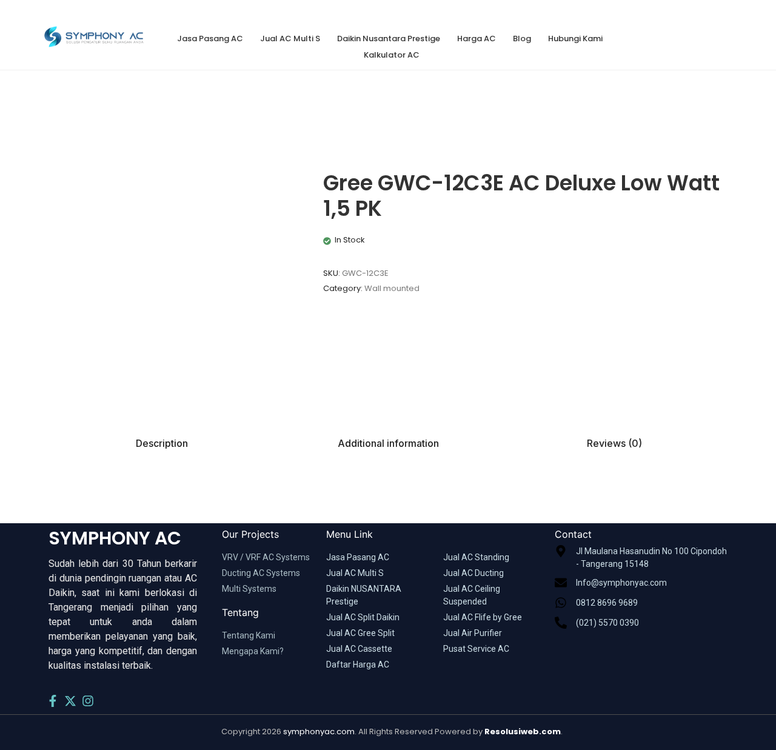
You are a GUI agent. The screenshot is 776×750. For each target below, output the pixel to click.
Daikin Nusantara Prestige (388, 38)
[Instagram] (88, 701)
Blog (522, 38)
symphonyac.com (319, 731)
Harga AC (476, 38)
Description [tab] (162, 443)
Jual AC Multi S (290, 38)
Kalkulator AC (392, 55)
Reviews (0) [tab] (614, 443)
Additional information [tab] (388, 443)
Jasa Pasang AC (210, 38)
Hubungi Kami (575, 38)
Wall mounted (392, 288)
